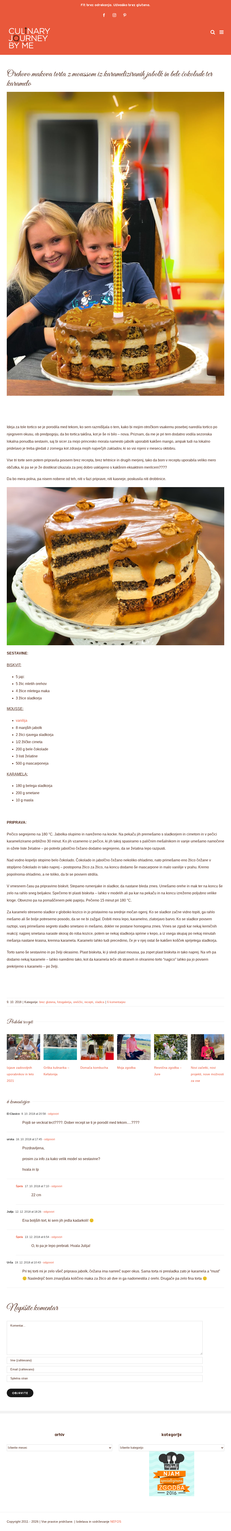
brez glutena (47, 1002)
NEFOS (115, 1521)
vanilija (21, 720)
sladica (99, 1002)
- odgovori (52, 1113)
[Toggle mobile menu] (221, 32)
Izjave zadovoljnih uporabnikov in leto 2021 (20, 1074)
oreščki (78, 1002)
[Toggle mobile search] (212, 32)
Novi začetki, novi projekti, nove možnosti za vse (207, 1074)
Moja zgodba (126, 1067)
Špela (19, 1186)
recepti (88, 1002)
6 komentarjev (116, 1002)
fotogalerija (64, 1002)
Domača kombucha (94, 1067)
